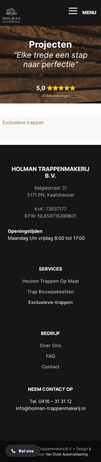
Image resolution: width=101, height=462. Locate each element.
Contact (51, 366)
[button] (22, 451)
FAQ (50, 356)
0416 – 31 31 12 (55, 401)
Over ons (50, 345)
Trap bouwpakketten (50, 291)
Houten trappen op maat (50, 281)
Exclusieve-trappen (50, 302)
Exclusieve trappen (23, 122)
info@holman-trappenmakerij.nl (50, 408)
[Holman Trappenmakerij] (11, 15)
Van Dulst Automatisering (67, 454)
